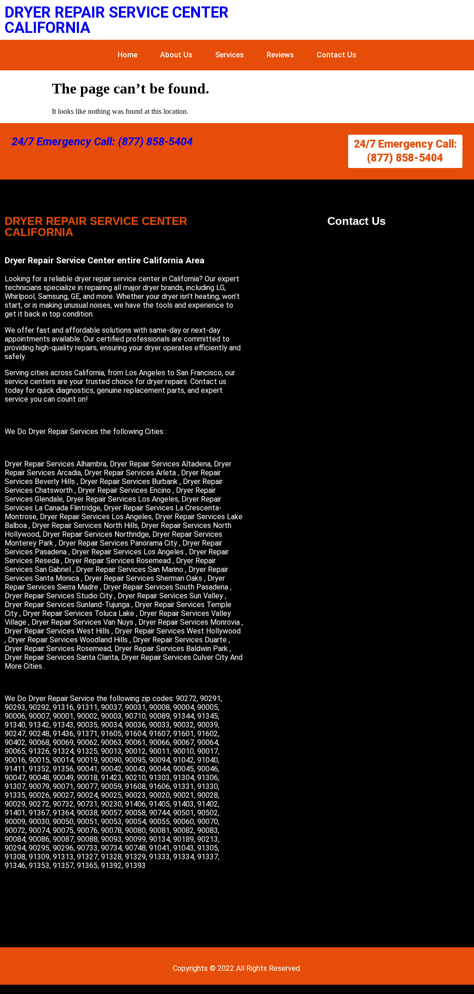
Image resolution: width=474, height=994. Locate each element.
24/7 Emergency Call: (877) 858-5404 (102, 141)
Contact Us (336, 54)
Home (127, 54)
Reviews (280, 54)
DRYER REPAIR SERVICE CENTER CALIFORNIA (117, 20)
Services (229, 54)
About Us (176, 54)
